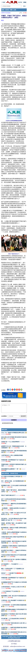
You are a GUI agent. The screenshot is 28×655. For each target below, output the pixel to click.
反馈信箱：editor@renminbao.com (14, 646)
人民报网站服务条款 (14, 641)
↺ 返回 (4, 2)
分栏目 (7, 10)
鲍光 (2, 20)
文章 (14, 10)
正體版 (24, 2)
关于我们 (14, 644)
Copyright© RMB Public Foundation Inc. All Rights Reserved (14, 637)
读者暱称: (4, 416)
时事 (11, 10)
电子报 (20, 2)
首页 (3, 10)
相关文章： (5, 429)
